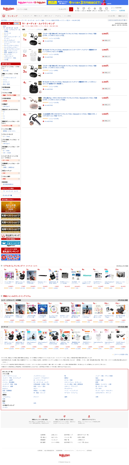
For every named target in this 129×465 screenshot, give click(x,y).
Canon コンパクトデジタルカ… (120, 282)
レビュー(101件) (54, 102)
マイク (5, 80)
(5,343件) (45, 322)
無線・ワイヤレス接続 (9, 95)
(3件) (77, 288)
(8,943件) (22, 348)
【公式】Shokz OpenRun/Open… (120, 343)
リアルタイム (58, 15)
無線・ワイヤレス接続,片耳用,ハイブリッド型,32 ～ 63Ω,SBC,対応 (61, 20)
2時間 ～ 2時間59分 (8, 167)
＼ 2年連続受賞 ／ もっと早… (42, 316)
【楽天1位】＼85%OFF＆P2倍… (53, 343)
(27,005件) (56, 348)
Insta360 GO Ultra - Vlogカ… (109, 316)
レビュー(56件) (53, 86)
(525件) (66, 348)
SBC (4, 173)
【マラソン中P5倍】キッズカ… (98, 316)
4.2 (4, 111)
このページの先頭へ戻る (121, 354)
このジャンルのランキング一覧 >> (117, 20)
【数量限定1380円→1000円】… (75, 343)
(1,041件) (123, 322)
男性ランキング (38, 15)
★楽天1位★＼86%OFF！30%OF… (20, 344)
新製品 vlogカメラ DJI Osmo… (31, 282)
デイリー (40, 29)
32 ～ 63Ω (6, 160)
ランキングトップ (27, 15)
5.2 (4, 118)
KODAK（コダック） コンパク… (65, 316)
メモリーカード (8, 56)
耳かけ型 (5, 70)
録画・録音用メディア (10, 52)
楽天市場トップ (5, 20)
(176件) (10, 288)
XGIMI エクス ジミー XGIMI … (64, 282)
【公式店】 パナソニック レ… (75, 282)
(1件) (122, 288)
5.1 (4, 116)
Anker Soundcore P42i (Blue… (109, 282)
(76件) (88, 322)
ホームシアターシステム (11, 45)
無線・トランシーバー (10, 51)
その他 (6, 59)
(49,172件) (22, 288)
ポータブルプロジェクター (12, 49)
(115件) (22, 322)
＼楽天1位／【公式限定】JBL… (64, 343)
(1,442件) (123, 348)
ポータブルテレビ (9, 40)
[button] (84, 9)
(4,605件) (56, 322)
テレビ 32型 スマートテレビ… (9, 282)
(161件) (99, 348)
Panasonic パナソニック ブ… (42, 282)
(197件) (88, 348)
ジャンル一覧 (111, 15)
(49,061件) (11, 348)
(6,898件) (78, 322)
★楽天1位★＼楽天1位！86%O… (53, 282)
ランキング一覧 (7, 195)
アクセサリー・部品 (10, 58)
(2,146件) (45, 348)
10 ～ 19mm (6, 136)
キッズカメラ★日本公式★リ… (53, 316)
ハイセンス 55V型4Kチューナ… (86, 282)
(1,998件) (100, 322)
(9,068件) (56, 288)
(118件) (33, 288)
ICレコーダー (8, 54)
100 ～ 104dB (7, 153)
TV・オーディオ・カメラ (32, 20)
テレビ (6, 35)
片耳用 (5, 101)
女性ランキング (48, 15)
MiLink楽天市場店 (49, 41)
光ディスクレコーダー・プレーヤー (12, 37)
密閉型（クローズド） (9, 131)
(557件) (33, 348)
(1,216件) (33, 322)
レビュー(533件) (54, 118)
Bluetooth (6, 89)
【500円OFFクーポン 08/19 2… (86, 343)
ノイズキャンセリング (9, 77)
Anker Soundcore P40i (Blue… (42, 343)
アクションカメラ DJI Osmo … (86, 316)
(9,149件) (11, 322)
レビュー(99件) (53, 70)
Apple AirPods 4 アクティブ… (109, 343)
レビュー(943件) (54, 54)
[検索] (71, 9)
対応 (4, 179)
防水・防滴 (6, 84)
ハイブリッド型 (7, 125)
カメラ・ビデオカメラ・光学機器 (12, 30)
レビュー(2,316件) (54, 38)
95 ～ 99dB (6, 150)
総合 (4, 26)
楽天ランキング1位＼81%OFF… (20, 282)
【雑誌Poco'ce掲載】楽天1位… (75, 316)
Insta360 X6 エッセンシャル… (98, 282)
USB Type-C (6, 106)
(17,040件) (78, 348)
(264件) (111, 348)
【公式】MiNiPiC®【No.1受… (9, 316)
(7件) (44, 288)
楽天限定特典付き (8, 184)
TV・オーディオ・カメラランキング (38, 23)
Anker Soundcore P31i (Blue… (31, 343)
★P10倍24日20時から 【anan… (120, 316)
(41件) (66, 322)
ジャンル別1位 (67, 15)
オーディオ (7, 33)
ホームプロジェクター (10, 47)
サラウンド (6, 82)
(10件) (99, 288)
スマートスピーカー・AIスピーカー (12, 42)
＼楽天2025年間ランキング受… (31, 316)
